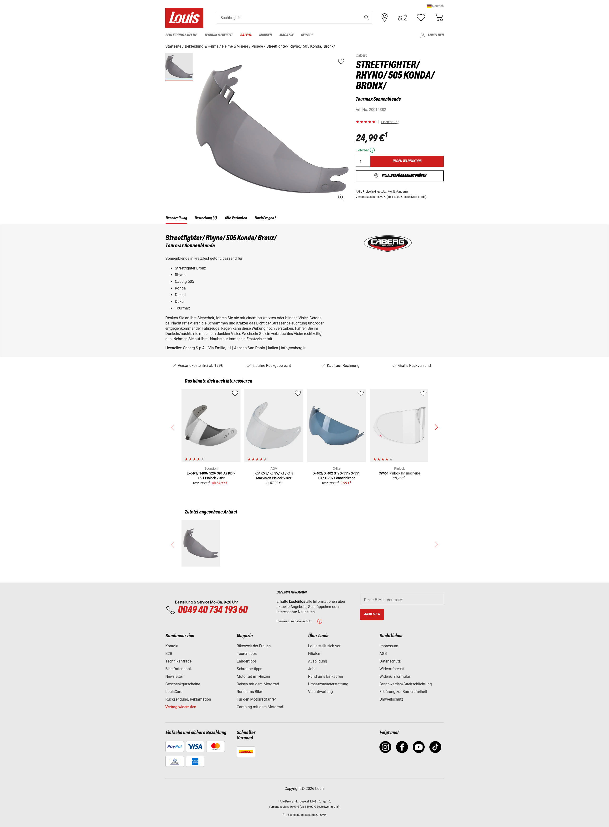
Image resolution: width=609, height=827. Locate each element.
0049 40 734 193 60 (212, 610)
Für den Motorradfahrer (256, 699)
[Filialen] (384, 17)
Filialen (314, 653)
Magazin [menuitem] (286, 35)
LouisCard (173, 691)
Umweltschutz (391, 699)
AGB (383, 653)
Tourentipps (247, 653)
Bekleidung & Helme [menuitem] (181, 35)
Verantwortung (320, 691)
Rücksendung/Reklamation (188, 699)
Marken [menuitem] (265, 35)
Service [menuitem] (307, 35)
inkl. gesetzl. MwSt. (383, 191)
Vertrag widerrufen (180, 707)
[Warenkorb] (439, 17)
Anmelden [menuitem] (435, 35)
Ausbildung (317, 661)
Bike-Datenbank (178, 669)
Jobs (312, 669)
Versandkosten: (366, 197)
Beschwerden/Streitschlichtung (405, 684)
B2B (168, 653)
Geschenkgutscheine (182, 684)
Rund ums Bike (249, 691)
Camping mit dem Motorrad (260, 707)
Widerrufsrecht (391, 669)
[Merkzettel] (421, 17)
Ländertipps (247, 661)
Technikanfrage (178, 661)
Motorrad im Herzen (253, 676)
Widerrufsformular (394, 676)
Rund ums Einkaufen (325, 676)
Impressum (388, 646)
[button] (435, 6)
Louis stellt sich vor (324, 646)
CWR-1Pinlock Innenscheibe (399, 473)
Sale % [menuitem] (245, 35)
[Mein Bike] (403, 17)
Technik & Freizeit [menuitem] (218, 35)
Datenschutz (390, 661)
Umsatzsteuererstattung (328, 684)
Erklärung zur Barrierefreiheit (403, 691)
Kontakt (171, 646)
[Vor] (436, 427)
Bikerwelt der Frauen (254, 646)
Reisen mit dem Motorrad (258, 684)
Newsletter (174, 676)
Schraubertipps (249, 669)
